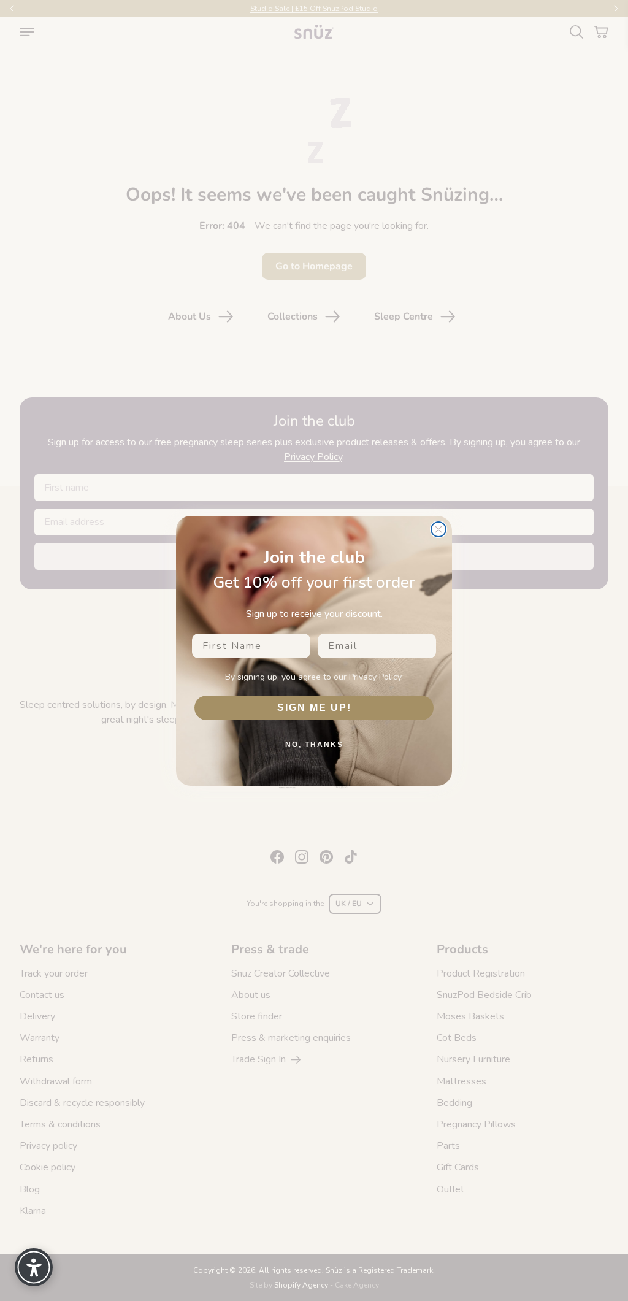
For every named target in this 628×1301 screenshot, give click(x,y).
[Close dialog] (438, 529)
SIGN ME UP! (314, 707)
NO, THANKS (314, 744)
